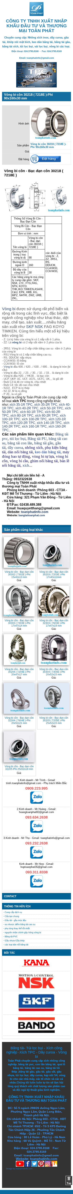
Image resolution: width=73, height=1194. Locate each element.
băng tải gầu (43, 443)
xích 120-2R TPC (22, 423)
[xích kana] (36, 967)
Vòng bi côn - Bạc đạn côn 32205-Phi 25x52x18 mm (19, 767)
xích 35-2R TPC (45, 404)
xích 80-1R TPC (21, 415)
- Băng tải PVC (10, 936)
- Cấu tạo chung (11, 916)
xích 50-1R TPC (51, 408)
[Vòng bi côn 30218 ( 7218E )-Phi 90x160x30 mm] (50, 139)
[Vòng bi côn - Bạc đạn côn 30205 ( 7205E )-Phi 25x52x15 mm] (53, 698)
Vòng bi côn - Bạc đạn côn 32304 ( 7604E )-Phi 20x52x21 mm (19, 720)
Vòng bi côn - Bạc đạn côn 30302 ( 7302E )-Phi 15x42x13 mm (19, 574)
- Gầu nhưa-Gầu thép (14, 940)
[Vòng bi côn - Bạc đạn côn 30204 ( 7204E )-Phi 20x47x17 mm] (19, 649)
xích (26, 465)
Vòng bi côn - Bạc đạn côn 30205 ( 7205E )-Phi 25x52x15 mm (53, 720)
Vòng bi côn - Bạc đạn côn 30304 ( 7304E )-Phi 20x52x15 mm (53, 672)
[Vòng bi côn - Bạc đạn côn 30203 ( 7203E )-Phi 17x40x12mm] (53, 552)
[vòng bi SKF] (36, 1010)
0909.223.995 (36, 788)
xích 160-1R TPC (34, 426)
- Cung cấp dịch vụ (12, 912)
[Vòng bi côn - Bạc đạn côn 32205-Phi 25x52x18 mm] (19, 746)
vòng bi (17, 342)
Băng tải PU (37, 438)
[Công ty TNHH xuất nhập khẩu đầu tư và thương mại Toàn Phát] (36, 15)
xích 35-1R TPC (21, 404)
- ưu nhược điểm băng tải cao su (19, 924)
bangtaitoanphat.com (31, 515)
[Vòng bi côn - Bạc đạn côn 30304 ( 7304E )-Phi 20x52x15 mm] (53, 649)
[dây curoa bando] (36, 1031)
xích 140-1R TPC (49, 423)
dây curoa (15, 447)
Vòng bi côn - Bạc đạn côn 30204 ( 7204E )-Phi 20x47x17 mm (19, 672)
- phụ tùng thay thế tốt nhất (16, 928)
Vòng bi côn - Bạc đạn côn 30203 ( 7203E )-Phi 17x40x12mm (53, 574)
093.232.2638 (36, 843)
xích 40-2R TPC (27, 408)
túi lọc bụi (18, 438)
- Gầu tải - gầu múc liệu (14, 920)
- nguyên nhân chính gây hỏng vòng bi (22, 932)
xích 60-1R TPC (31, 412)
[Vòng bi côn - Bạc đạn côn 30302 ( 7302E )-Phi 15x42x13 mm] (19, 552)
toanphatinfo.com (24, 1168)
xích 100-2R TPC (34, 419)
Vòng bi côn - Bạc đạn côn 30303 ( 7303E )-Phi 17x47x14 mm (19, 623)
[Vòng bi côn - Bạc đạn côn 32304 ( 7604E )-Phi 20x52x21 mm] (19, 698)
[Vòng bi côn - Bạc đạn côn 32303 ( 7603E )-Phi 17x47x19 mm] (53, 600)
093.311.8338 (37, 872)
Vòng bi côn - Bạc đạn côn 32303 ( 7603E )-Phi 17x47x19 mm (53, 623)
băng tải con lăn (20, 443)
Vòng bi (8, 309)
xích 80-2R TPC (46, 415)
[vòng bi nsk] (36, 987)
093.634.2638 (36, 817)
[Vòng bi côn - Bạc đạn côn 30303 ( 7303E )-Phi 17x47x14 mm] (19, 600)
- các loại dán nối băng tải (15, 944)
